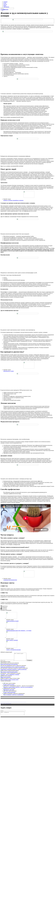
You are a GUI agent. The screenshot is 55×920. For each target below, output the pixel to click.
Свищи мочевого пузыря (12, 621)
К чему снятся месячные (9, 692)
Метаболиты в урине (8, 371)
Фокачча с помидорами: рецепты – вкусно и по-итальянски (18, 687)
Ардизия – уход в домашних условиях (10, 674)
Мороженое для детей (8, 689)
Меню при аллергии (6, 677)
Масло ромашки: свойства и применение (13, 694)
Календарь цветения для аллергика (9, 664)
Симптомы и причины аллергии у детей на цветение (14, 669)
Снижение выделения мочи (10, 579)
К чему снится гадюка (8, 684)
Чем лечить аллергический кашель (9, 672)
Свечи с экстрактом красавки (13, 649)
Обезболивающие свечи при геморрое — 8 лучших (18, 630)
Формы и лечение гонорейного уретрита (13, 200)
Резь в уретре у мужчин (12, 640)
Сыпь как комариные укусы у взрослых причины (13, 666)
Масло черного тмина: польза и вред (9, 679)
